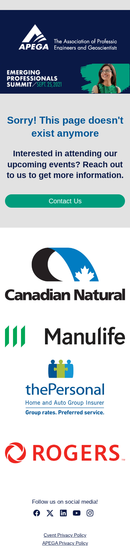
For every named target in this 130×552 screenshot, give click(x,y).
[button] (38, 515)
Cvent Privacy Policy (65, 535)
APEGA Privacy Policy (65, 543)
